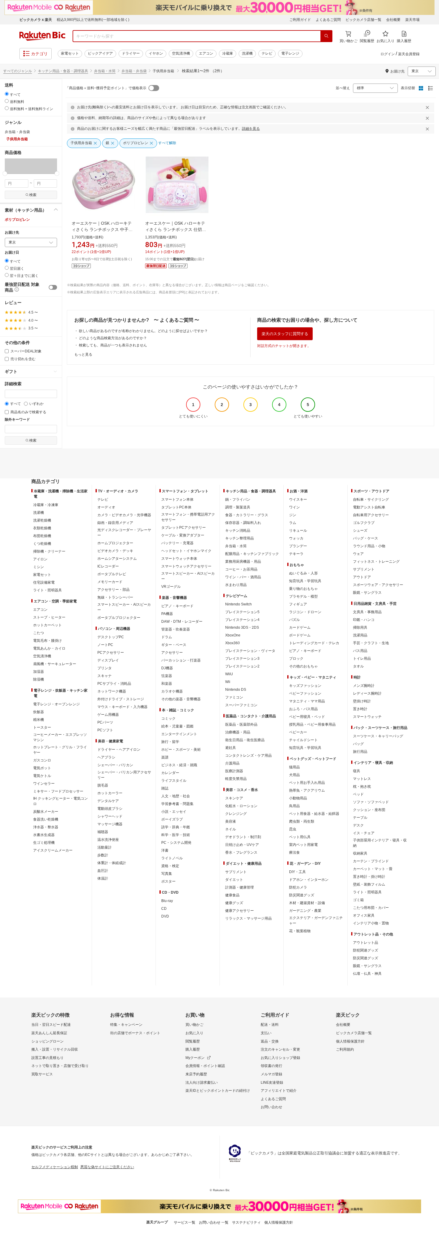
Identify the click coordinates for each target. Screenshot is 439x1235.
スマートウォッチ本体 (179, 558)
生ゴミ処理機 (44, 843)
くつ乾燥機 (42, 544)
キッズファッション (305, 686)
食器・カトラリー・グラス (246, 515)
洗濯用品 (360, 635)
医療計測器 (234, 771)
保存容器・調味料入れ (243, 523)
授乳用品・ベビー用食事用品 (312, 724)
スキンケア (234, 798)
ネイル (230, 829)
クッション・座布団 (369, 810)
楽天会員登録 (409, 54)
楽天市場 (412, 20)
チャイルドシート (303, 740)
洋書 (164, 850)
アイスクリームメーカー (53, 850)
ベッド (358, 794)
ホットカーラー (109, 793)
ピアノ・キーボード (177, 606)
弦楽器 (166, 676)
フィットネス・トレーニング (376, 561)
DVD (165, 916)
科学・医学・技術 (175, 835)
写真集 (166, 874)
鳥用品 (294, 806)
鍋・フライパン (237, 499)
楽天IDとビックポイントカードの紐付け (217, 1090)
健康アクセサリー (239, 911)
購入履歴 (192, 1049)
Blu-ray (167, 901)
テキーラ (296, 554)
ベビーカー (298, 732)
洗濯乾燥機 (42, 520)
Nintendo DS (235, 689)
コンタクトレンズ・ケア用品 (248, 755)
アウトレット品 (365, 942)
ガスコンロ (42, 760)
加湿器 (38, 672)
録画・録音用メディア (115, 523)
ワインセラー (44, 783)
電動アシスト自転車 (369, 507)
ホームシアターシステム (117, 558)
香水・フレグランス (241, 852)
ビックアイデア (100, 53)
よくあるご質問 (328, 20)
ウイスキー (298, 499)
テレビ (267, 53)
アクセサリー (172, 652)
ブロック (296, 658)
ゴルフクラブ (363, 523)
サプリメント (236, 872)
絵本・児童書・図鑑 (177, 726)
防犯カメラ (298, 887)
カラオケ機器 (172, 691)
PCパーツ (105, 722)
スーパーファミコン (241, 705)
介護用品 (232, 763)
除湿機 (38, 679)
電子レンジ (290, 53)
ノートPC (105, 645)
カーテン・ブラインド (371, 861)
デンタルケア (108, 801)
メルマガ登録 (271, 1074)
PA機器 (167, 614)
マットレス (362, 779)
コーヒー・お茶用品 (241, 569)
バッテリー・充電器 (177, 543)
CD (164, 908)
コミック (168, 718)
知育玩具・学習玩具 (305, 581)
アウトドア (362, 577)
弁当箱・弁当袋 (134, 71)
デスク (358, 825)
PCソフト (105, 730)
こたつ (38, 633)
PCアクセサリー (110, 652)
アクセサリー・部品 (113, 590)
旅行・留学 (170, 742)
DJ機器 (167, 668)
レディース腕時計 (367, 693)
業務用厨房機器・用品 (243, 561)
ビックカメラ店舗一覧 (363, 20)
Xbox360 (232, 643)
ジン (292, 515)
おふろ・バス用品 (303, 709)
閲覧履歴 (192, 1041)
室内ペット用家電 (303, 845)
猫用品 (294, 767)
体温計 (102, 878)
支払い (266, 1033)
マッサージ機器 (109, 824)
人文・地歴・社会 (175, 796)
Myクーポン (195, 1058)
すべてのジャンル (17, 71)
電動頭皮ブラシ (109, 809)
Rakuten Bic (42, 36)
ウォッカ (296, 538)
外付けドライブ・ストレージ (120, 699)
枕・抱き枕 (362, 786)
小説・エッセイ (173, 812)
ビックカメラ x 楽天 (35, 20)
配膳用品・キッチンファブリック (252, 554)
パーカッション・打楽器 (181, 660)
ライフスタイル (173, 780)
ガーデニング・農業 (305, 911)
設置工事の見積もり (47, 1058)
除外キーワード (17, 420)
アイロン (40, 559)
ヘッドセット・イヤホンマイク (186, 551)
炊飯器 (38, 712)
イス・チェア (363, 833)
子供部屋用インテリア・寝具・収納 (380, 843)
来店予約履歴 (196, 1074)
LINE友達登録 (272, 1082)
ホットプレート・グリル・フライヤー (60, 750)
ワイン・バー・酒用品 (243, 577)
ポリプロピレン (17, 220)
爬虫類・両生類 (301, 821)
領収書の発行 (271, 1066)
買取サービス (42, 1074)
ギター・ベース (173, 645)
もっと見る (83, 354)
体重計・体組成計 (111, 863)
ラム (292, 523)
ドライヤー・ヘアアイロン (118, 749)
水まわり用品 (236, 585)
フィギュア (298, 604)
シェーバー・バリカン (115, 765)
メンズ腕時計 (363, 686)
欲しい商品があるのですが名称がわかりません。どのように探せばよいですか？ (143, 331)
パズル (294, 620)
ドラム (166, 637)
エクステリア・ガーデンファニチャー (316, 920)
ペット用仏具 (300, 837)
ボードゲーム (300, 635)
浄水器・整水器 (45, 827)
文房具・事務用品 (367, 612)
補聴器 (102, 832)
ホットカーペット (47, 625)
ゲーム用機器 (108, 715)
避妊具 (230, 748)
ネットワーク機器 (111, 691)
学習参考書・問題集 (177, 804)
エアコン (206, 53)
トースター (42, 727)
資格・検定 (170, 866)
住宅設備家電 (44, 582)
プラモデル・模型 (303, 596)
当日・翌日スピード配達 (51, 1025)
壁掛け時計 (362, 701)
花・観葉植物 (300, 931)
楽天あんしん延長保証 (49, 1033)
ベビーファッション (305, 693)
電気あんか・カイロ (49, 648)
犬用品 (294, 775)
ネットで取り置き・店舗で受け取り (60, 1066)
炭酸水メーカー (45, 812)
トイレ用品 (362, 658)
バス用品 (360, 651)
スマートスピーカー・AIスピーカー (124, 607)
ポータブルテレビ (111, 574)
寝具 (356, 771)
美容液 (230, 821)
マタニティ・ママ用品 (307, 701)
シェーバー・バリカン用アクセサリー (124, 775)
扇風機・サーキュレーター (54, 664)
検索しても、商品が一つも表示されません (113, 345)
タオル (358, 666)
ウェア (358, 554)
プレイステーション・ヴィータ (250, 651)
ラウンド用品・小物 (369, 546)
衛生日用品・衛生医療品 (245, 740)
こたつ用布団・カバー (371, 908)
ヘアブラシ (106, 757)
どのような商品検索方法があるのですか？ (113, 338)
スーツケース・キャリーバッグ (378, 736)
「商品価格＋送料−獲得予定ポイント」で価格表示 (105, 88)
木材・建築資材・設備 (307, 903)
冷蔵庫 (227, 53)
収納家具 (360, 853)
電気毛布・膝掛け (47, 641)
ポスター (168, 881)
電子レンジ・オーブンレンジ (56, 704)
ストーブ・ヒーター (49, 617)
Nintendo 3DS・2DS (242, 627)
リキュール (298, 530)
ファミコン (234, 697)
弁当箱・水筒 (105, 71)
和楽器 (166, 684)
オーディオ (106, 507)
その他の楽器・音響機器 (181, 699)
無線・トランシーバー (115, 597)
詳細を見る (251, 129)
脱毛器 (102, 785)
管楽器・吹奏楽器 (175, 629)
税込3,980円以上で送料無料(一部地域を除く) (93, 20)
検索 (32, 195)
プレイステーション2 (242, 666)
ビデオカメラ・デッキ (115, 551)
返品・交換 (270, 1041)
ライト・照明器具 (47, 590)
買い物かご (194, 1025)
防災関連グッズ (301, 895)
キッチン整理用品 (239, 538)
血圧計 (102, 871)
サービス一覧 (184, 1222)
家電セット (70, 53)
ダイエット (234, 880)
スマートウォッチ (367, 717)
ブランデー (298, 546)
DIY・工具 (297, 872)
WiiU (229, 674)
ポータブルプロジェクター (118, 618)
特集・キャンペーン (126, 1025)
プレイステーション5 (242, 612)
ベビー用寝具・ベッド (307, 717)
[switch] (53, 287)
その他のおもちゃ (303, 666)
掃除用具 (360, 627)
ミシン (38, 567)
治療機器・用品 (237, 732)
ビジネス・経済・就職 (179, 765)
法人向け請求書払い (201, 1082)
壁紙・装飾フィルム (369, 884)
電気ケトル (42, 776)
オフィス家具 (363, 915)
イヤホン (156, 53)
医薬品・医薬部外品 (241, 724)
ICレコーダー (108, 566)
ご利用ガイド (300, 20)
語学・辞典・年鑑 (175, 827)
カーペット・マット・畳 (372, 869)
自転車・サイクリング (371, 499)
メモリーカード (109, 582)
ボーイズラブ (172, 819)
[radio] (7, 94)
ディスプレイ (108, 660)
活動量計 (104, 847)
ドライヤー (131, 53)
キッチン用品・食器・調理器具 (63, 71)
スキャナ (104, 676)
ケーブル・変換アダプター (182, 535)
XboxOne (232, 635)
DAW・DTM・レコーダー (181, 621)
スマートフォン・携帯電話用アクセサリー (188, 517)
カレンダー (170, 773)
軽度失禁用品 (236, 779)
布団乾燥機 (42, 536)
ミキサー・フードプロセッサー (58, 791)
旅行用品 (360, 752)
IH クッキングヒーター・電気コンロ (60, 801)
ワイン (294, 507)
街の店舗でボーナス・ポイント (135, 1033)
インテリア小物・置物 (371, 923)
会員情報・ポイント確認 (205, 1066)
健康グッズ (234, 903)
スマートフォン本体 (177, 499)
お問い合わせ (271, 1107)
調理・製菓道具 (237, 507)
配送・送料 (270, 1025)
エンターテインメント (179, 734)
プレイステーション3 (242, 658)
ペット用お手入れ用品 (307, 783)
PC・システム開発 (176, 843)
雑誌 (164, 788)
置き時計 (360, 709)
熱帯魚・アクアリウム (307, 790)
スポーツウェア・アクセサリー (378, 585)
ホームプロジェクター (115, 543)
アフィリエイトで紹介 (279, 1090)
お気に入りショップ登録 (280, 1058)
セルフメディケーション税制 (54, 1167)
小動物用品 (298, 798)
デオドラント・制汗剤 (243, 837)
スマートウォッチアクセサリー (186, 566)
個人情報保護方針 (350, 1041)
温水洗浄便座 (108, 840)
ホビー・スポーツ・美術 (181, 749)
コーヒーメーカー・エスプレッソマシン (60, 737)
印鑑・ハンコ (363, 620)
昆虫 (292, 829)
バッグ (358, 744)
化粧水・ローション (241, 806)
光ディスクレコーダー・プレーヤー (124, 532)
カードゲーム (300, 627)
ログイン (387, 54)
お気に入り (194, 1033)
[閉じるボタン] (428, 107)
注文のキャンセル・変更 (280, 1049)
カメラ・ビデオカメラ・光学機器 (124, 515)
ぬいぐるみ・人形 (303, 573)
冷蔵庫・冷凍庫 (45, 505)
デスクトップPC (110, 637)
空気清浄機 (181, 53)
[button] (18, 165)
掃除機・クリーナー (49, 551)
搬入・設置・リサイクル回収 (54, 1049)
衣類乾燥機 (42, 528)
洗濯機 (247, 53)
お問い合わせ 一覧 (213, 1222)
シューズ (360, 530)
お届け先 (12, 233)
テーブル (360, 817)
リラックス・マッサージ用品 (248, 918)
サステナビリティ (246, 1222)
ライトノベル (172, 858)
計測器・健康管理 (239, 887)
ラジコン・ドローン (305, 612)
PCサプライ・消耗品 (114, 684)
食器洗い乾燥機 (45, 819)
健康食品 (232, 895)
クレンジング (236, 814)
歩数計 (102, 855)
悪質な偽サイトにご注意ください (107, 1167)
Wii (227, 682)
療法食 (294, 852)
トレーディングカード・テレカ (314, 643)
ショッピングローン (47, 1041)
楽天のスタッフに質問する (285, 334)
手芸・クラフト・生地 (371, 643)
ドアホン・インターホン (309, 880)
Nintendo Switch (238, 604)
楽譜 (164, 757)
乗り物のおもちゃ (303, 589)
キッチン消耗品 (237, 530)
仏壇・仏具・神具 (367, 974)
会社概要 (393, 20)
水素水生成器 (44, 835)
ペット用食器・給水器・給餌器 (314, 814)
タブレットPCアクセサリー (183, 527)
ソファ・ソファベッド (371, 802)
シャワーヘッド (109, 816)
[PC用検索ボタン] (326, 36)
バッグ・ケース (365, 538)
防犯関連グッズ (365, 950)
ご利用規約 (345, 1049)
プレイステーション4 (242, 620)
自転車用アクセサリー (371, 515)
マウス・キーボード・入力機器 (122, 707)
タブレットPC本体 (176, 507)
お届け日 (12, 253)
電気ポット (42, 768)
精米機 (38, 720)
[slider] (5, 173)
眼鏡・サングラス (367, 592)
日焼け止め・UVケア (242, 845)
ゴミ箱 (358, 900)
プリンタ (104, 668)
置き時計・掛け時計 (369, 877)
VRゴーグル (171, 587)
